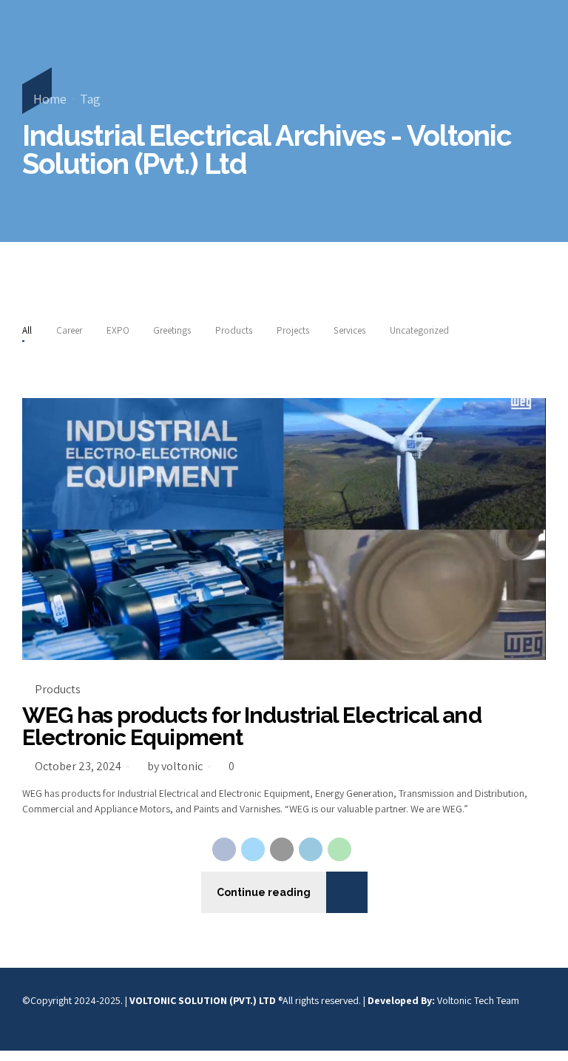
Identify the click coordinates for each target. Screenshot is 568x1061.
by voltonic (175, 766)
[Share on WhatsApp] (339, 849)
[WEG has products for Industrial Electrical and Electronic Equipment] (284, 529)
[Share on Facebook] (224, 849)
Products (58, 689)
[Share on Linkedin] (310, 849)
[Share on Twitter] (253, 849)
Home (50, 98)
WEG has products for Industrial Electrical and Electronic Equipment (251, 726)
